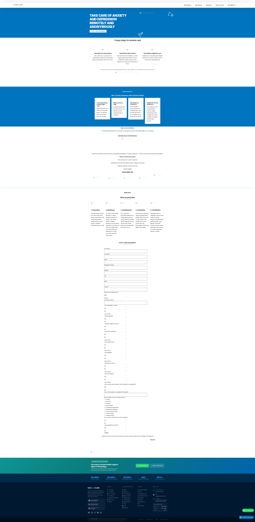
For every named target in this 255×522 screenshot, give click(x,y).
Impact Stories (141, 497)
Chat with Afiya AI (143, 465)
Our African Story (120, 447)
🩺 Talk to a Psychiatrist (156, 465)
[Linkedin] (153, 443)
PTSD (124, 503)
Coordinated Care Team (143, 495)
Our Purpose (119, 445)
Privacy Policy (100, 455)
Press (117, 451)
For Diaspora (110, 495)
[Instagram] (146, 443)
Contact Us (119, 449)
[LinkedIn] (98, 512)
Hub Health (93, 488)
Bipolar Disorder (126, 495)
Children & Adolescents (113, 497)
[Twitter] (150, 443)
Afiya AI (109, 501)
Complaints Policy (149, 519)
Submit (106, 432)
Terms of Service (94, 455)
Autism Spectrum (126, 501)
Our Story (140, 491)
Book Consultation (163, 519)
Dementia (125, 507)
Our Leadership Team (142, 493)
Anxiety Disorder (126, 493)
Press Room (140, 499)
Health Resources (141, 501)
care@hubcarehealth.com (160, 496)
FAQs (117, 453)
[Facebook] (142, 443)
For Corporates (111, 493)
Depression (125, 491)
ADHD (124, 489)
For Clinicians (110, 491)
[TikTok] (101, 512)
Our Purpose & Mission (142, 489)
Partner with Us (141, 505)
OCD (124, 505)
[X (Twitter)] (95, 512)
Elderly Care (110, 499)
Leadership (118, 443)
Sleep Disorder (126, 497)
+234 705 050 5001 (159, 491)
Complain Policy (106, 455)
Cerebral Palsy (126, 499)
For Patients (110, 489)
